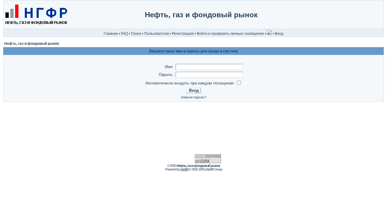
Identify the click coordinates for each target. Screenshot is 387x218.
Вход (279, 33)
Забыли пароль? (193, 97)
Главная (111, 33)
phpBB (184, 169)
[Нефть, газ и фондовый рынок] (36, 27)
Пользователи (156, 33)
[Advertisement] (357, 14)
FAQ (124, 33)
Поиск (136, 33)
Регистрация (183, 33)
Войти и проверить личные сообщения (230, 33)
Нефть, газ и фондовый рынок (31, 43)
